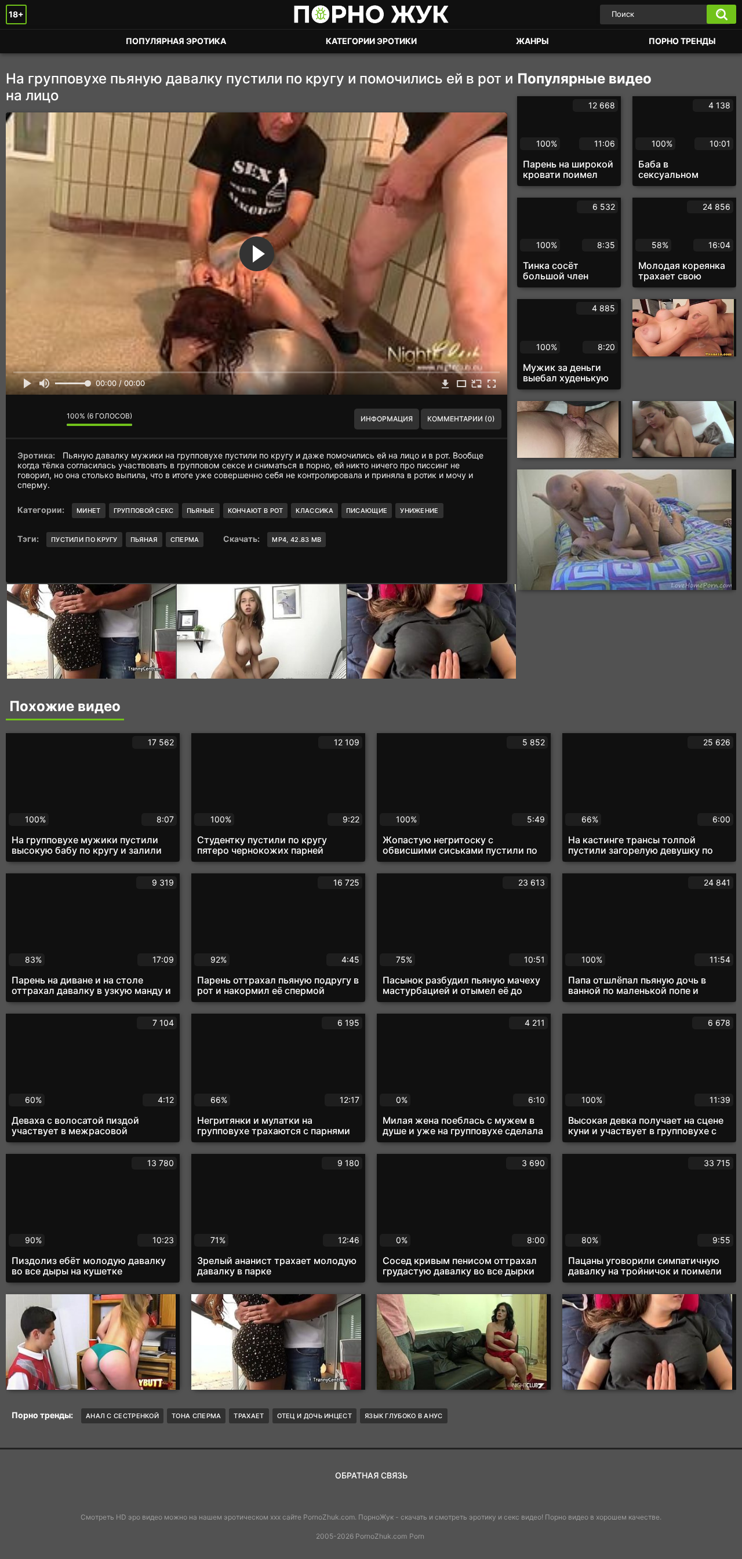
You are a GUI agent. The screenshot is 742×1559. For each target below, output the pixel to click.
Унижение (419, 511)
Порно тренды (682, 41)
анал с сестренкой (122, 1416)
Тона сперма (196, 1416)
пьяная (144, 540)
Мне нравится (23, 419)
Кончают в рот (255, 511)
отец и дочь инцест (314, 1416)
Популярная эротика (176, 41)
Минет (89, 511)
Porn (416, 1536)
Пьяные (201, 511)
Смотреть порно (26, 41)
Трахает (249, 1416)
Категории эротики (371, 41)
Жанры (532, 41)
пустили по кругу (84, 540)
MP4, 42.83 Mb (296, 540)
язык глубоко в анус (404, 1416)
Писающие (366, 511)
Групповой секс (144, 511)
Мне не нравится (49, 419)
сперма (184, 540)
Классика (314, 511)
